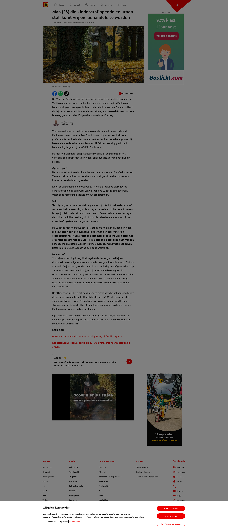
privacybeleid (74, 521)
